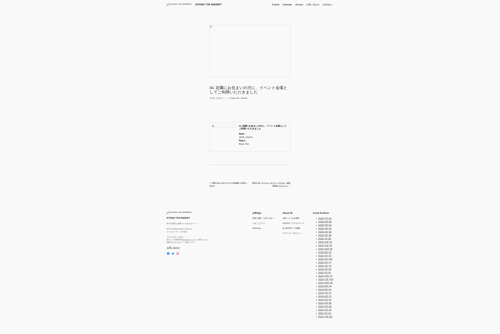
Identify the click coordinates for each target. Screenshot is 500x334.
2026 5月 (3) (325, 225)
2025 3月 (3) (325, 266)
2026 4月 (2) (325, 228)
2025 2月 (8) (324, 269)
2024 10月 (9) (325, 283)
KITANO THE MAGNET (208, 4)
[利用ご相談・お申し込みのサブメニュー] (273, 218)
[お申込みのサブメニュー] (332, 4)
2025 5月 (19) (325, 259)
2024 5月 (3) (325, 299)
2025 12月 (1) (325, 242)
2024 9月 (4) (325, 286)
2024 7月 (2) (324, 293)
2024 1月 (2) (324, 313)
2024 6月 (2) (325, 296)
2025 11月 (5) (325, 245)
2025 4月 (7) (324, 262)
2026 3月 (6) (325, 232)
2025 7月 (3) (324, 255)
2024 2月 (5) (324, 310)
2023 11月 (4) (325, 316)
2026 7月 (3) (325, 218)
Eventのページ (189, 240)
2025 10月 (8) (325, 249)
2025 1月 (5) (324, 272)
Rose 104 (235, 98)
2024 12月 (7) (325, 276)
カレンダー (177, 242)
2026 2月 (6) (325, 235)
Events (244, 98)
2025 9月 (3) (325, 252)
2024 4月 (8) (325, 303)
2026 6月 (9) (325, 221)
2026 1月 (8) (324, 238)
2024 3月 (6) (325, 306)
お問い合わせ (173, 247)
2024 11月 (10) (325, 279)
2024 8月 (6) (325, 289)
